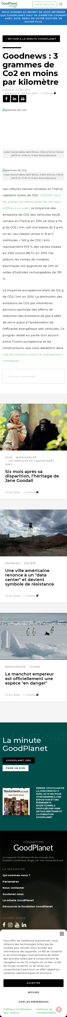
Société (30, 563)
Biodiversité (26, 457)
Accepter (33, 983)
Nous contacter (13, 887)
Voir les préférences (34, 1002)
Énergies (12, 563)
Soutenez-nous (13, 894)
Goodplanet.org (18, 760)
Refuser (33, 992)
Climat (35, 666)
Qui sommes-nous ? (16, 875)
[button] (62, 934)
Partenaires (11, 881)
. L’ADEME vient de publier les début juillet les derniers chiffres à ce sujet (32, 202)
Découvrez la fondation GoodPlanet (28, 906)
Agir (8, 457)
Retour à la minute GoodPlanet (32, 38)
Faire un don (44, 4)
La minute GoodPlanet (18, 900)
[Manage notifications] (59, 1009)
